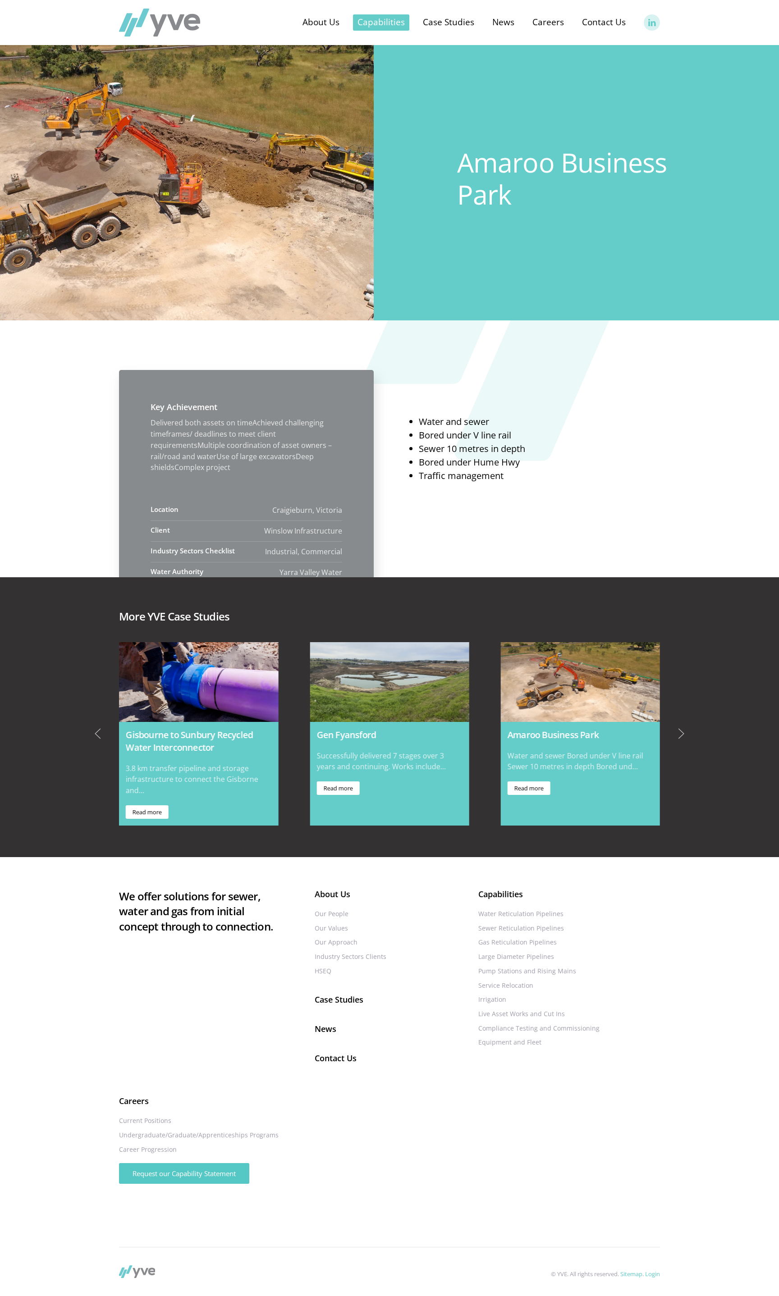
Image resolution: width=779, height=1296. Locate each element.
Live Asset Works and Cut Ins (521, 1013)
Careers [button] (548, 22)
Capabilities (500, 894)
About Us (332, 894)
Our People (331, 913)
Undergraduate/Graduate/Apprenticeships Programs (199, 1135)
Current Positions (145, 1120)
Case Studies (448, 22)
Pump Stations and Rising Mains (527, 971)
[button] (97, 733)
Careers (134, 1100)
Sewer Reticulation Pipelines (521, 928)
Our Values (331, 928)
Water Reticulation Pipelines (521, 913)
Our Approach (336, 942)
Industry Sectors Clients (350, 956)
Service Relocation (505, 985)
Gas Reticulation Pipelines (517, 942)
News (503, 22)
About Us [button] (320, 22)
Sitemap (631, 1274)
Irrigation (492, 999)
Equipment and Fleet (509, 1042)
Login (652, 1274)
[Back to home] (159, 23)
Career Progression (148, 1149)
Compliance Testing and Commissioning (539, 1028)
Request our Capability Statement (184, 1173)
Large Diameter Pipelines (516, 956)
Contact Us (604, 22)
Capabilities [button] (381, 22)
